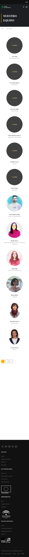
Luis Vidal (14, 56)
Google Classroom (5, 504)
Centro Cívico (4, 479)
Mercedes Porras (14, 321)
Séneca (2, 525)
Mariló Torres (14, 240)
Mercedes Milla (14, 109)
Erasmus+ (3, 534)
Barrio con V (4, 473)
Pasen (2, 501)
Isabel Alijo (14, 268)
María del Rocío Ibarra (14, 135)
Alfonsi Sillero (14, 295)
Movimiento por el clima (6, 476)
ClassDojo (3, 506)
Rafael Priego (14, 188)
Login (26, 2)
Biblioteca (3, 462)
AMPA (2, 456)
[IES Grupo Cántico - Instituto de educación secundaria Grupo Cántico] (7, 7)
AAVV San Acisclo (5, 481)
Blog (19, 553)
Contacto (14, 553)
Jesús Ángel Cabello (14, 214)
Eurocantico (4, 464)
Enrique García (14, 161)
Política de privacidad (6, 553)
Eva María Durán (14, 82)
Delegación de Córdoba (6, 531)
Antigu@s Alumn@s (5, 459)
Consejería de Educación (6, 528)
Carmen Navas (15, 347)
